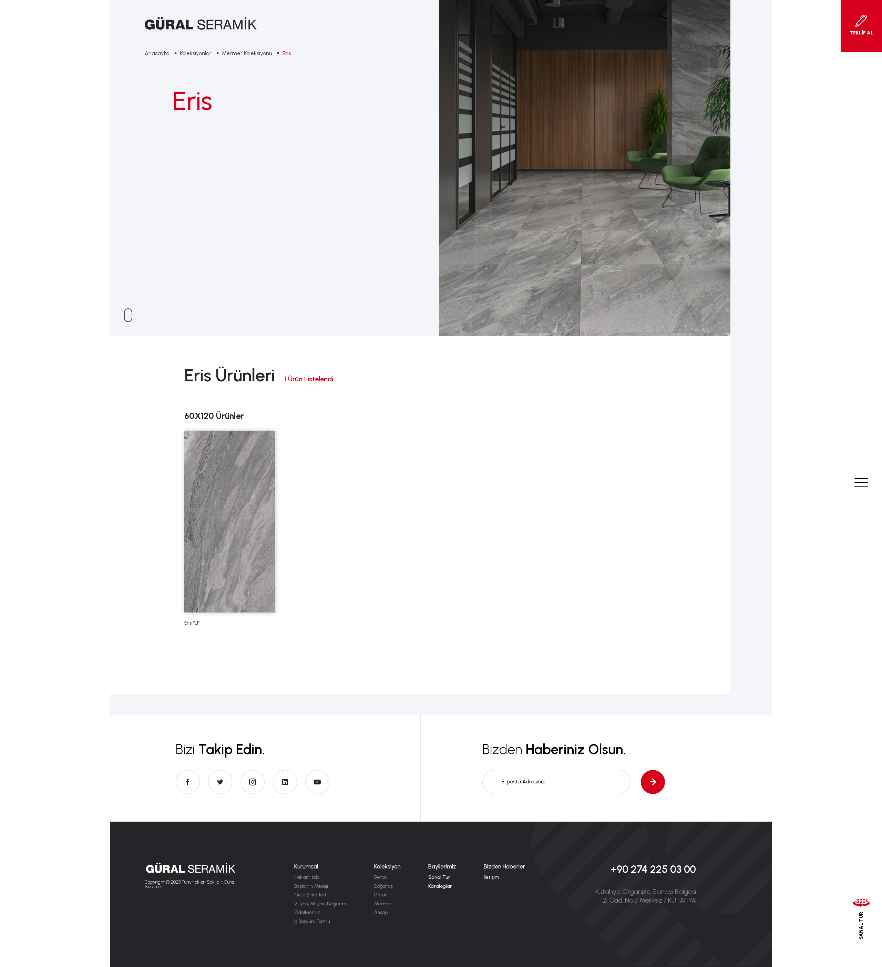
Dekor (380, 895)
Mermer (383, 904)
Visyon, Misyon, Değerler (320, 904)
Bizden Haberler (504, 866)
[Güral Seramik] (201, 23)
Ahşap (381, 912)
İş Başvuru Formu (312, 921)
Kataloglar (440, 886)
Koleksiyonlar (196, 53)
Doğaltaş (383, 886)
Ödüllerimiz (307, 912)
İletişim (491, 877)
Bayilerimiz (442, 866)
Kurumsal (306, 866)
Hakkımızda (307, 877)
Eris (287, 53)
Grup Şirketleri (310, 895)
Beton (380, 877)
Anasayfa (157, 53)
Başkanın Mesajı (311, 886)
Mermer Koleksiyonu (247, 53)
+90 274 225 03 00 (653, 869)
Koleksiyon (387, 866)
